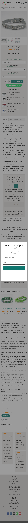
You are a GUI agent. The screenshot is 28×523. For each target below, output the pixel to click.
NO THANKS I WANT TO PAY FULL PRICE (14, 273)
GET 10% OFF (14, 268)
